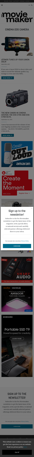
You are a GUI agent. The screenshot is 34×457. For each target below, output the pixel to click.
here (25, 447)
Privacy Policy (25, 241)
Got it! (17, 452)
